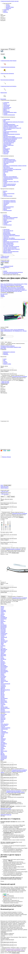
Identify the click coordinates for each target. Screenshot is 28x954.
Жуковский (3, 650)
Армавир (3, 613)
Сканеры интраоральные (9, 114)
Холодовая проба (7, 143)
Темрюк (2, 736)
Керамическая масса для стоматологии (12, 169)
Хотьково (3, 748)
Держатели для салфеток (9, 238)
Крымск (2, 673)
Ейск (2, 647)
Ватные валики (6, 233)
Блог (4, 360)
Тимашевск (3, 738)
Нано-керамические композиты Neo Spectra (13, 121)
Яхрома (2, 759)
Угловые (5, 223)
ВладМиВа (5, 150)
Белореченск (3, 618)
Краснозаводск (4, 670)
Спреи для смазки (7, 221)
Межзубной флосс (12, 287)
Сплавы (5, 182)
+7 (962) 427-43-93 (5, 256)
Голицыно (3, 632)
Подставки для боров (8, 245)
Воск (4, 192)
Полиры (5, 180)
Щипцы (5, 194)
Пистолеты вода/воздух (8, 218)
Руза (2, 722)
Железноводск (4, 649)
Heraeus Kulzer (6, 148)
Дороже (2, 295)
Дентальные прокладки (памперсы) (11, 235)
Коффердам (6, 132)
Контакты (5, 12)
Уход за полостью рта (8, 230)
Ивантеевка (3, 655)
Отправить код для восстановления (8, 802)
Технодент (5, 153)
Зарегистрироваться (16, 794)
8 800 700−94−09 (4, 486)
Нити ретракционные (8, 242)
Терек (2, 737)
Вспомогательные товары (9, 234)
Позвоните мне (4, 384)
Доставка (8, 5)
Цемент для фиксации (8, 145)
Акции (4, 10)
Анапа (2, 609)
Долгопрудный (4, 640)
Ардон (2, 612)
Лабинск (3, 678)
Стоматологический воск (9, 159)
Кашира (2, 658)
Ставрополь (3, 731)
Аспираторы (6, 102)
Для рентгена (6, 229)
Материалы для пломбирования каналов (12, 137)
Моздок (2, 692)
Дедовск (2, 635)
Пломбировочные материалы (10, 139)
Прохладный (4, 714)
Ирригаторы (3, 286)
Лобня (2, 682)
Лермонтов (3, 680)
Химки (2, 747)
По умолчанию (4, 293)
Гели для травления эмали (9, 141)
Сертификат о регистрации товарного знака (11, 347)
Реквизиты (8, 8)
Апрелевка (3, 610)
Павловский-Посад (5, 708)
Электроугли (3, 758)
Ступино (3, 733)
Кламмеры (5, 171)
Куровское (3, 677)
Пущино (2, 716)
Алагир (2, 607)
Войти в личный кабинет (6, 774)
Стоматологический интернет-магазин (10, 1)
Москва (2, 693)
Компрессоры (6, 108)
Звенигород (3, 654)
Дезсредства (6, 236)
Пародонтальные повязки (9, 136)
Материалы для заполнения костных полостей (14, 239)
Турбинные (6, 222)
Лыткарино (3, 686)
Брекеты (5, 191)
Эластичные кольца (7, 196)
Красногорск (4, 667)
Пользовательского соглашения (19, 376)
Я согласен (3, 932)
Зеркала (5, 240)
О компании (6, 9)
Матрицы (5, 135)
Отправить (21, 380)
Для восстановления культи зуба (10, 125)
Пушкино (3, 715)
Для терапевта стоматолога (9, 201)
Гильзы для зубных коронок (9, 160)
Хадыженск (3, 746)
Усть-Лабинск (4, 743)
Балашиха (3, 616)
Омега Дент (6, 152)
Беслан (2, 620)
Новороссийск (4, 702)
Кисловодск (3, 659)
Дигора (2, 638)
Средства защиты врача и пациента (11, 249)
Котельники (3, 665)
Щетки (4, 186)
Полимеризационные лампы (10, 112)
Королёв (2, 664)
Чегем (2, 749)
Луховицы (3, 684)
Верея (2, 622)
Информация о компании (9, 351)
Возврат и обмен (10, 7)
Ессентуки (3, 648)
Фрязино (3, 744)
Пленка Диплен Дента (8, 244)
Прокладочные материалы (9, 140)
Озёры (2, 705)
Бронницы (3, 621)
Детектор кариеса (7, 129)
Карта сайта (3, 348)
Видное (2, 623)
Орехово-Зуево (4, 706)
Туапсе (2, 741)
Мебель (5, 109)
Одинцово (3, 704)
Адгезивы (5, 123)
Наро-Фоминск (4, 698)
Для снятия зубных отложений (10, 217)
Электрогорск (4, 755)
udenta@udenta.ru (4, 257)
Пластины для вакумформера (10, 176)
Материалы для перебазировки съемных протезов (14, 165)
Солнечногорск (4, 729)
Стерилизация (6, 105)
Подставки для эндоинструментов (11, 246)
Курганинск (3, 676)
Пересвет (3, 709)
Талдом (2, 735)
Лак (4, 173)
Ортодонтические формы (9, 185)
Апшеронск (3, 611)
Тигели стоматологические (9, 184)
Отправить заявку (15, 952)
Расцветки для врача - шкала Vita (10, 181)
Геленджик (3, 629)
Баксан (2, 615)
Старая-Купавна (4, 732)
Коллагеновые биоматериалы (10, 131)
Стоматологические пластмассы (10, 177)
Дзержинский (4, 637)
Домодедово (3, 642)
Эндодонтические (7, 210)
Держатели (5, 163)
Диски (4, 130)
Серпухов (3, 726)
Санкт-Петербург (5, 724)
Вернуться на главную (6, 808)
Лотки (4, 205)
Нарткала (3, 699)
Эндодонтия (6, 106)
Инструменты (6, 166)
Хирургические (7, 207)
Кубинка (3, 675)
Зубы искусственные (8, 168)
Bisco (4, 147)
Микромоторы (6, 216)
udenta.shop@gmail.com (6, 814)
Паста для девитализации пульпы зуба (12, 128)
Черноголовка (4, 751)
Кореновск (3, 662)
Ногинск (3, 703)
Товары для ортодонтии (8, 193)
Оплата (7, 4)
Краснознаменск (4, 671)
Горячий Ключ (4, 633)
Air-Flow (5, 215)
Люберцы (3, 687)
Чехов (2, 752)
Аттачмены (5, 158)
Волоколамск (4, 626)
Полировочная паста (8, 179)
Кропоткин (3, 672)
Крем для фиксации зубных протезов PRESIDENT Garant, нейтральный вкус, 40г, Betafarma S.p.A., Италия (14, 330)
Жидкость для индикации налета (16, 283)
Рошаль (2, 721)
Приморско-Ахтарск (5, 711)
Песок (4, 175)
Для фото (5, 204)
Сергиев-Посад (4, 725)
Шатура (2, 753)
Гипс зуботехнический (8, 162)
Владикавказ (3, 624)
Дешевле (3, 296)
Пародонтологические (8, 206)
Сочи (2, 730)
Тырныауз (3, 742)
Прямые (5, 219)
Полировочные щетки (20, 288)
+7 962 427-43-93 (4, 491)
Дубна (2, 644)
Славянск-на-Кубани (5, 727)
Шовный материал (7, 252)
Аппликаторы (6, 231)
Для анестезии (6, 119)
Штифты (5, 146)
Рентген (5, 103)
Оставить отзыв (15, 552)
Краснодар (3, 669)
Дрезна (2, 643)
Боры (4, 120)
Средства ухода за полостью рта (10, 273)
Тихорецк (3, 740)
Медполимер (6, 151)
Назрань (2, 695)
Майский (3, 688)
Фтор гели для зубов (17, 291)
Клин (2, 660)
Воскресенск (3, 627)
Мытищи (3, 694)
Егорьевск (3, 645)
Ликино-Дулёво (4, 681)
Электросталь (4, 757)
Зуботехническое (7, 107)
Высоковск (3, 628)
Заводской (3, 651)
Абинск (2, 606)
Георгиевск (3, 631)
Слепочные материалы (8, 142)
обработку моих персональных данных (15, 792)
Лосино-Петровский (5, 683)
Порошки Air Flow (5, 290)
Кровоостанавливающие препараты (11, 134)
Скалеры (5, 113)
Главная (5, 271)
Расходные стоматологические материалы (13, 272)
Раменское (3, 719)
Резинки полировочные (14, 290)
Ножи (4, 174)
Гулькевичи (3, 634)
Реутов (2, 720)
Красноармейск (4, 666)
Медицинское (6, 111)
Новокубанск (4, 700)
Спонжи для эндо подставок (9, 247)
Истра (2, 656)
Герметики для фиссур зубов (10, 126)
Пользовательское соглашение (8, 345)
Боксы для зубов (4, 283)
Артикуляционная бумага (9, 124)
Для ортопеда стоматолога (9, 200)
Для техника (6, 203)
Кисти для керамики (8, 170)
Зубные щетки (18, 285)
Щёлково (3, 754)
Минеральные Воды (5, 689)
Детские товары (7, 250)
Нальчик (2, 697)
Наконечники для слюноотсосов (10, 241)
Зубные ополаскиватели (9, 285)
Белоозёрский (4, 617)
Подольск (3, 710)
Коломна (3, 661)
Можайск (3, 691)
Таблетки (10, 291)
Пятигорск (3, 718)
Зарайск (2, 653)
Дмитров (3, 639)
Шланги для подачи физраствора (10, 251)
